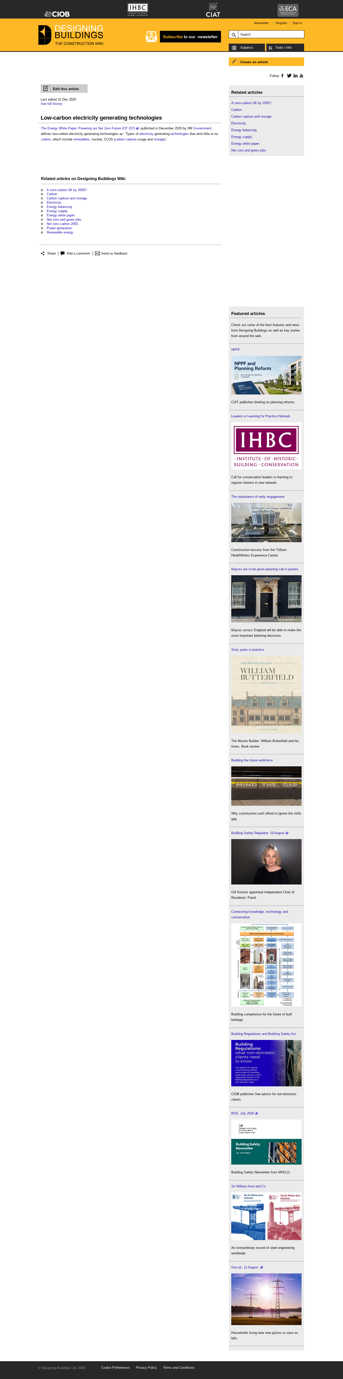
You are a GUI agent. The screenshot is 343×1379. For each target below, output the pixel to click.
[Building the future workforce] (266, 804)
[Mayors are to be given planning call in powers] (266, 621)
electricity (146, 134)
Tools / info (283, 47)
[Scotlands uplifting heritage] (266, 1239)
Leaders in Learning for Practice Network (260, 416)
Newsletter (261, 23)
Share (51, 253)
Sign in (297, 23)
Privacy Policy (146, 1367)
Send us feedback (114, 253)
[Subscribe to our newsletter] (183, 42)
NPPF (235, 350)
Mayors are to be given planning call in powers (265, 569)
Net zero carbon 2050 (62, 224)
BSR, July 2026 (242, 1113)
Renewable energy (60, 232)
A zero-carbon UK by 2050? (67, 190)
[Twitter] (288, 75)
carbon (46, 139)
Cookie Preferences (115, 1367)
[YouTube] (301, 75)
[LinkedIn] (295, 75)
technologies (179, 134)
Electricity (54, 202)
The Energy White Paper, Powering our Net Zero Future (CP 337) (88, 128)
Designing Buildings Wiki (101, 179)
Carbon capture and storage (67, 198)
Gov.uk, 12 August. (245, 1267)
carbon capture (126, 139)
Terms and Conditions (179, 1367)
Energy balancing (59, 207)
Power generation (59, 228)
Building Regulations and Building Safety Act (263, 1034)
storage (159, 139)
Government (202, 128)
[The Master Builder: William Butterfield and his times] (266, 732)
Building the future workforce (252, 760)
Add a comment (78, 253)
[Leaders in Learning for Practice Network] (266, 468)
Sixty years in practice (247, 650)
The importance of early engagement (257, 497)
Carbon (52, 194)
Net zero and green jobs (64, 219)
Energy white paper (60, 215)
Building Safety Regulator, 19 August (257, 833)
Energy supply (57, 211)
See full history (52, 104)
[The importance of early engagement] (266, 541)
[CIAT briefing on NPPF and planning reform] (266, 393)
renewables (81, 139)
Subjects (246, 47)
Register (281, 23)
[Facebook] (282, 75)
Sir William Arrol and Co (248, 1186)
